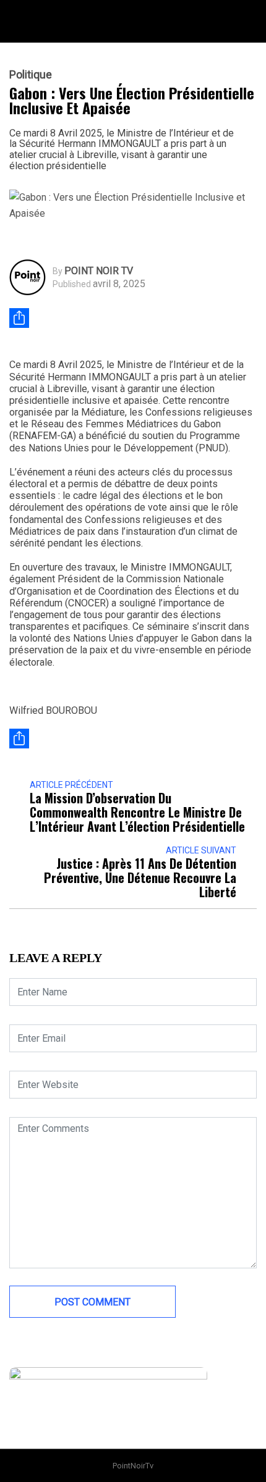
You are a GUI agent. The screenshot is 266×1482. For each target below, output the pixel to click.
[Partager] (19, 318)
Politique (30, 75)
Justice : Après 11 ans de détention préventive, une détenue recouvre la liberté (140, 877)
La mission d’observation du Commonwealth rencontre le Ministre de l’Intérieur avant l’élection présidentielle (137, 812)
